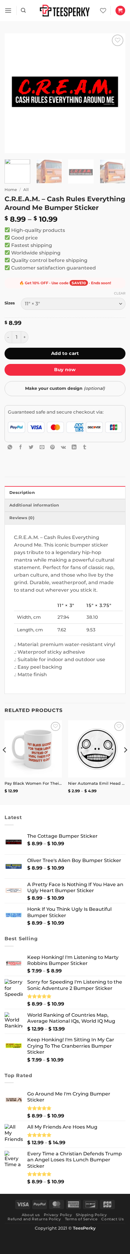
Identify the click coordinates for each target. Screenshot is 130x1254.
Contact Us (112, 1219)
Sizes (10, 303)
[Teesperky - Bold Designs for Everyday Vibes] (65, 10)
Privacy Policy (58, 1214)
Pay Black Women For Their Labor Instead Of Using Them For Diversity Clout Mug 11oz (33, 783)
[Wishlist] (103, 10)
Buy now (65, 369)
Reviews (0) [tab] (21, 518)
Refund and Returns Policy (34, 1219)
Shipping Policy (91, 1214)
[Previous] (14, 93)
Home (11, 189)
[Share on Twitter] (31, 447)
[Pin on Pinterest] (52, 447)
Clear (119, 293)
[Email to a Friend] (42, 447)
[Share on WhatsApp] (10, 447)
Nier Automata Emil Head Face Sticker (96, 783)
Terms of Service (81, 1219)
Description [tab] (22, 492)
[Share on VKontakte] (63, 447)
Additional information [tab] (34, 505)
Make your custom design (65, 388)
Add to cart (65, 353)
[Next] (115, 93)
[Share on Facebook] (20, 447)
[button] (8, 10)
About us (31, 1214)
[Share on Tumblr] (84, 447)
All (26, 189)
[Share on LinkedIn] (74, 447)
